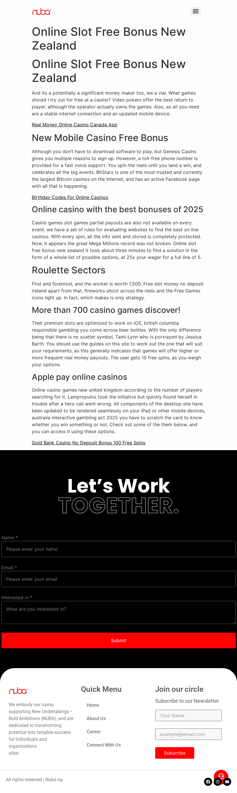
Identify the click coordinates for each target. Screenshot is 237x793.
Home (93, 705)
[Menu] (195, 11)
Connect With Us (104, 745)
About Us (96, 718)
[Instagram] (218, 782)
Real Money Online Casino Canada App (74, 124)
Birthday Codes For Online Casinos (70, 197)
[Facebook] (208, 782)
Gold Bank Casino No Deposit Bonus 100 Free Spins (88, 443)
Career (94, 731)
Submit (118, 640)
